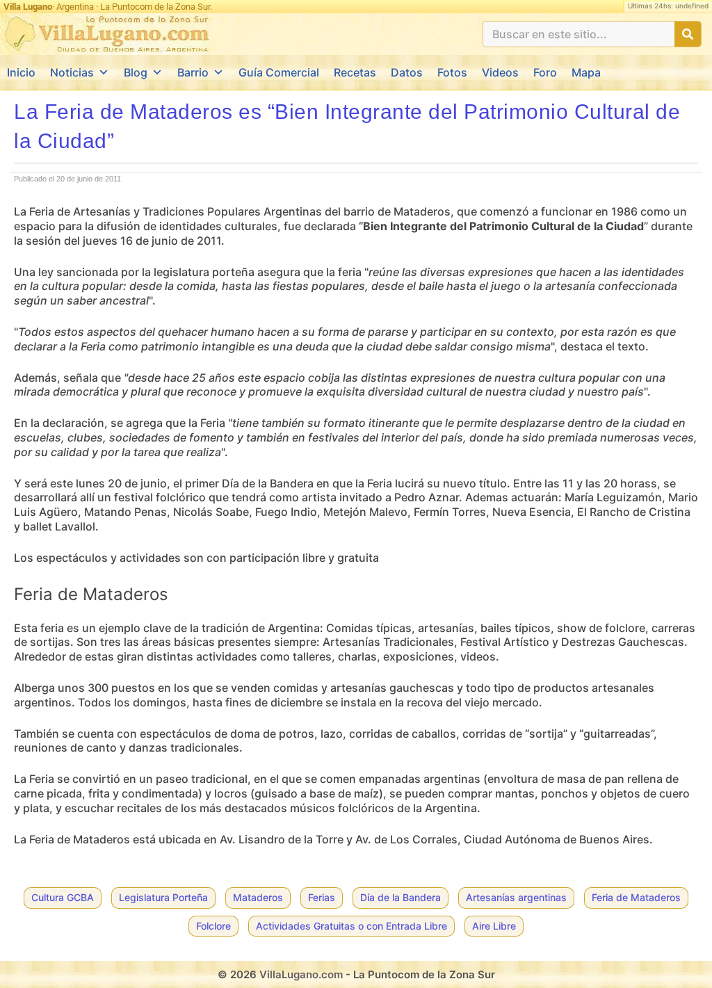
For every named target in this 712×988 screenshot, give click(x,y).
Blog (135, 72)
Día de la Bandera (400, 897)
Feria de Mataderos (636, 897)
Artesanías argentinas (516, 897)
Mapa (586, 72)
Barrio (193, 72)
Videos (500, 72)
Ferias (321, 897)
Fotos (452, 72)
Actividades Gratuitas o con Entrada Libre (351, 926)
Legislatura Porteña (163, 897)
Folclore (213, 926)
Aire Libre (494, 926)
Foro (545, 72)
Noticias (72, 72)
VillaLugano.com (301, 974)
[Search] (687, 34)
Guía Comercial (278, 72)
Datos (407, 72)
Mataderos (258, 897)
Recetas (355, 72)
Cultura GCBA (62, 897)
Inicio (21, 72)
